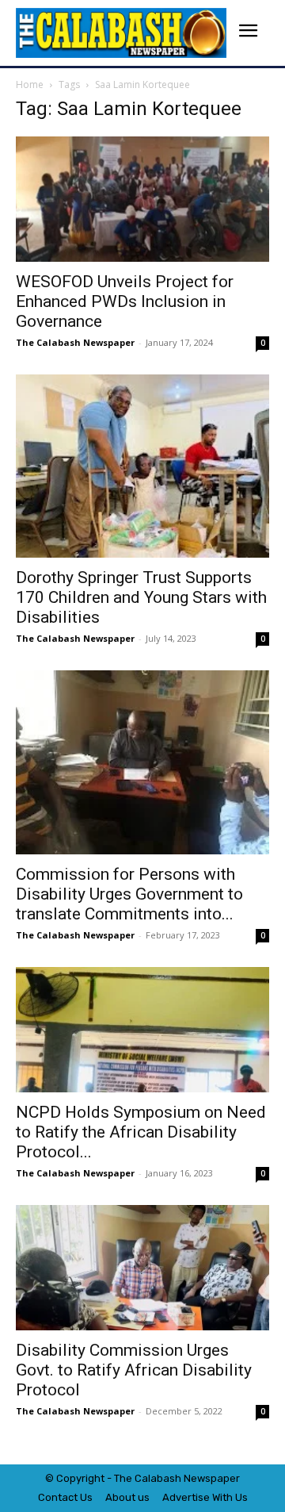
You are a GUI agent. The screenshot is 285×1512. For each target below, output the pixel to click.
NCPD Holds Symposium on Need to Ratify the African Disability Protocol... (141, 1132)
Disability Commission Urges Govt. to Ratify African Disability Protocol (134, 1370)
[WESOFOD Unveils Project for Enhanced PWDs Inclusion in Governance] (142, 199)
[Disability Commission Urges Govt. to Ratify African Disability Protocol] (142, 1267)
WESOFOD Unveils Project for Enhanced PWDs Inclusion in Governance (125, 301)
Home (30, 84)
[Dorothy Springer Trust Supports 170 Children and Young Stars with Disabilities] (142, 466)
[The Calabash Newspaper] (121, 33)
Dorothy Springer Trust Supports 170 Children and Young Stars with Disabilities (141, 597)
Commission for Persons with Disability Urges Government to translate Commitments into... (129, 894)
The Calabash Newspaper (75, 342)
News (197, 1478)
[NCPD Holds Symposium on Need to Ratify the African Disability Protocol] (142, 1029)
